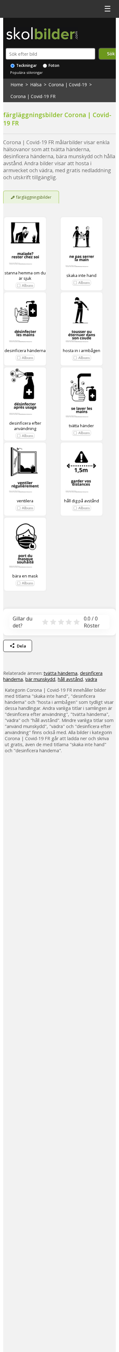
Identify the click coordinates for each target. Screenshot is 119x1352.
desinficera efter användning (25, 425)
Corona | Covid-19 (68, 84)
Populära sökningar (26, 72)
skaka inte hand (81, 275)
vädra (91, 679)
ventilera (25, 501)
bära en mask (25, 576)
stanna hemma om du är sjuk (25, 275)
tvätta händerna (60, 673)
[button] (25, 285)
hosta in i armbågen (81, 350)
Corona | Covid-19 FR (33, 96)
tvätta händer (81, 425)
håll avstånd (70, 679)
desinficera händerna (25, 350)
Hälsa (36, 84)
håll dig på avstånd (81, 501)
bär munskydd (40, 679)
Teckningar (26, 65)
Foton (53, 65)
